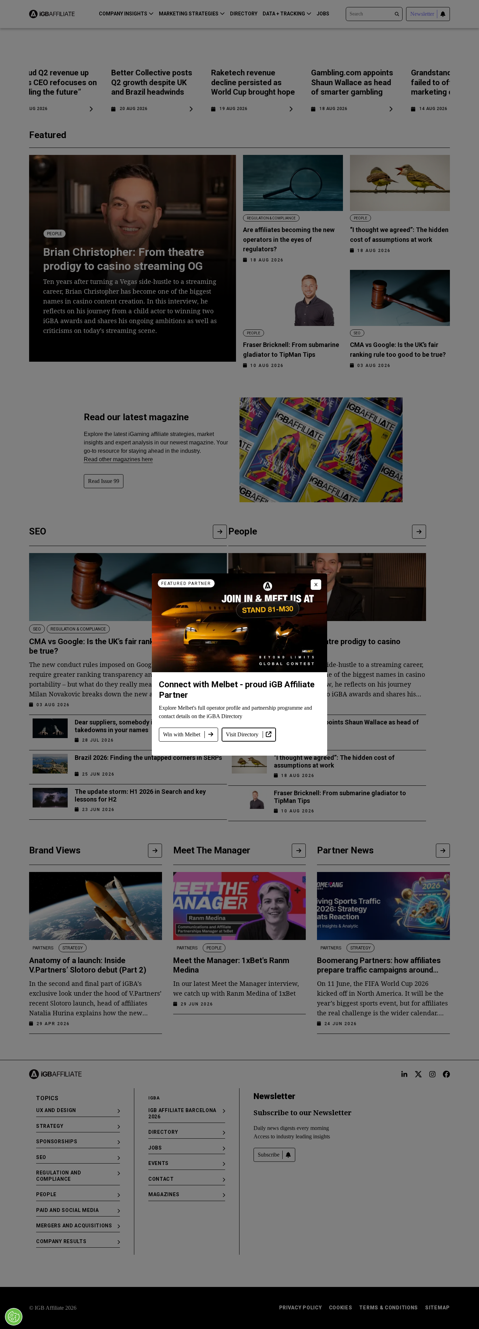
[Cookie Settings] (13, 1316)
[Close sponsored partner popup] (316, 584)
